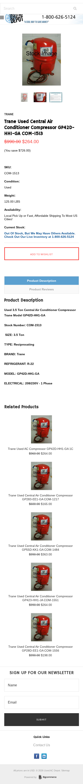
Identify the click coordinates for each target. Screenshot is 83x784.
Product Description (41, 280)
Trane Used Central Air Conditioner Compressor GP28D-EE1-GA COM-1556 (40, 648)
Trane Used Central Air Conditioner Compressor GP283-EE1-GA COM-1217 (40, 497)
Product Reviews (41, 289)
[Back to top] (71, 763)
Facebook (36, 756)
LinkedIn (44, 756)
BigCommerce (49, 777)
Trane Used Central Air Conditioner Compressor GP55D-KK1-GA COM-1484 (40, 547)
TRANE (9, 114)
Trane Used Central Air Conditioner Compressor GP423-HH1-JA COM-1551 (40, 598)
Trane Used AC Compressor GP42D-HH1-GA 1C (40, 448)
